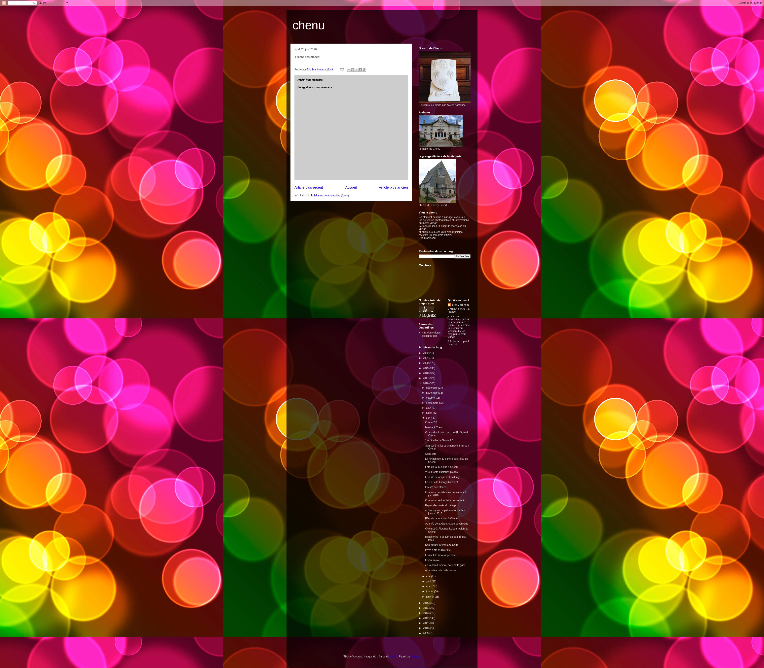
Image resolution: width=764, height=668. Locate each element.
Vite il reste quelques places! (442, 471)
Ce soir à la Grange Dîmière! (441, 482)
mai (428, 576)
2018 (426, 373)
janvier (430, 596)
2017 (426, 378)
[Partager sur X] (357, 70)
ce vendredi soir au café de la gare (445, 565)
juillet (429, 412)
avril (429, 581)
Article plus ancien (393, 187)
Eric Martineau (461, 304)
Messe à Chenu (434, 427)
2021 (426, 358)
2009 (426, 633)
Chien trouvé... (433, 560)
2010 (426, 628)
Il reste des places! (436, 487)
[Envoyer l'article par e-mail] (342, 69)
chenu (308, 25)
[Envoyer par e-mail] (349, 70)
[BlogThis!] (353, 70)
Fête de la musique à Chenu (441, 466)
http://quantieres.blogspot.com (431, 334)
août (429, 407)
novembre (432, 392)
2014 (426, 608)
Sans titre (430, 453)
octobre (431, 397)
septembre (432, 402)
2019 (426, 368)
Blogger (415, 656)
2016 (426, 383)
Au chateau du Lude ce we (440, 570)
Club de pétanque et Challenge (442, 477)
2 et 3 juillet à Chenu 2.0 (439, 440)
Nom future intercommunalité (441, 544)
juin (428, 417)
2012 (426, 618)
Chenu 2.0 (431, 422)
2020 (426, 363)
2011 (426, 623)
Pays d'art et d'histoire (438, 549)
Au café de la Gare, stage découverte (446, 523)
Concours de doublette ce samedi (444, 500)
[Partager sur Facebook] (360, 70)
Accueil (351, 187)
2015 (426, 603)
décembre (432, 387)
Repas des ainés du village (440, 505)
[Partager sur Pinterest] (364, 70)
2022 (426, 353)
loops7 (393, 656)
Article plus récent (308, 187)
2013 (426, 612)
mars (429, 586)
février (430, 591)
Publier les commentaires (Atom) (330, 195)
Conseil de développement (440, 555)
